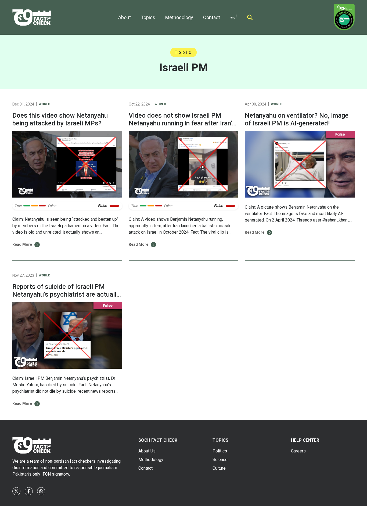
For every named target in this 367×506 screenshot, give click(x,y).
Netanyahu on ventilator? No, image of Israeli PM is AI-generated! (296, 119)
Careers (298, 451)
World (44, 104)
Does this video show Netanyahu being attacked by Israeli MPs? (60, 119)
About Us (147, 451)
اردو (233, 16)
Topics (148, 17)
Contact (211, 17)
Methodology (179, 17)
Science (220, 459)
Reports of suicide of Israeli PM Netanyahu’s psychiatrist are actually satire (66, 294)
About (124, 17)
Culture (219, 468)
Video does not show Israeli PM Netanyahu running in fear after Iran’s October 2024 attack (182, 123)
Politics (220, 451)
